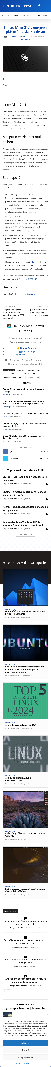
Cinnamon (23, 279)
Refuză (25, 1050)
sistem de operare (10, 377)
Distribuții (25, 39)
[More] (33, 91)
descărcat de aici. (30, 294)
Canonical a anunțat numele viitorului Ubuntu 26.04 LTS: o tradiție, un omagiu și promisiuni (23, 402)
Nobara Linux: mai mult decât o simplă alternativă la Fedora (25, 890)
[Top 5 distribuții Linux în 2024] (25, 701)
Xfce (36, 279)
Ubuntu (34, 262)
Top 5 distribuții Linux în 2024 (20, 724)
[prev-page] (4, 991)
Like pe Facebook (28, 348)
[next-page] (8, 991)
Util (4, 441)
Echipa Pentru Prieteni (18, 37)
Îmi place (44, 452)
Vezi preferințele (25, 1057)
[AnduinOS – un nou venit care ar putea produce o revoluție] (25, 587)
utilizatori (30, 377)
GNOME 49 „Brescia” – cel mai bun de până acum (25, 414)
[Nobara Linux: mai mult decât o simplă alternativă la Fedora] (25, 865)
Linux (38, 370)
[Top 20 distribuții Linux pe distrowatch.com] (25, 754)
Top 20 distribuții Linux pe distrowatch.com (18, 779)
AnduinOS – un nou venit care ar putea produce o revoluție (25, 612)
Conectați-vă (43, 458)
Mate (35, 374)
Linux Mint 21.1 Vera (24, 374)
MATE (30, 279)
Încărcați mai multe (25, 447)
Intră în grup (28, 351)
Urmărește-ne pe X (28, 354)
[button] (47, 1014)
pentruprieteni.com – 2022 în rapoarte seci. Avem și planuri (39, 312)
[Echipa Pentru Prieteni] (6, 37)
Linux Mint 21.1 (9, 374)
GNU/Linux (30, 370)
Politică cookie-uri (23, 1063)
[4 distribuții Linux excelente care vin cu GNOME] (25, 809)
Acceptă (25, 1043)
